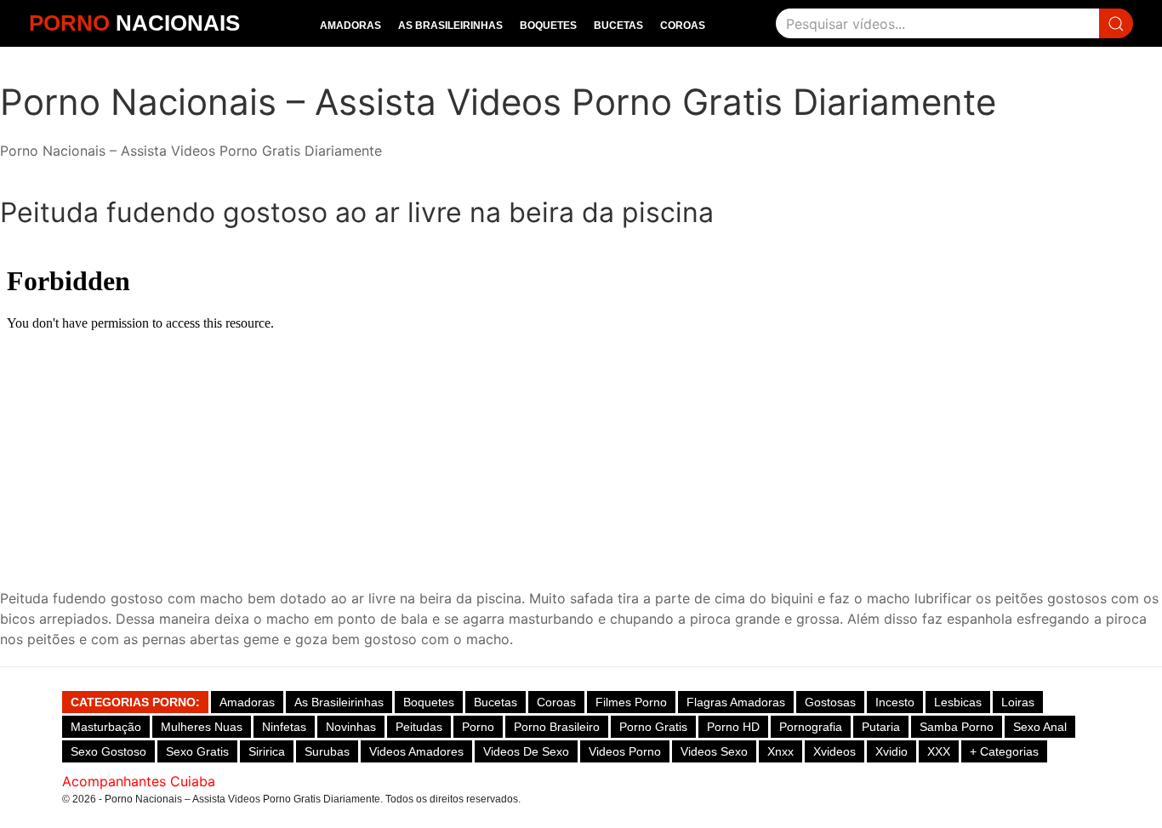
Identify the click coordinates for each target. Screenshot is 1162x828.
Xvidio (891, 751)
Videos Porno (625, 751)
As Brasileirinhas (450, 25)
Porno (478, 727)
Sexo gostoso (108, 751)
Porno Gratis (653, 727)
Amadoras (350, 25)
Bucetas (618, 25)
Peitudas (419, 727)
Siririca (266, 751)
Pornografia (810, 727)
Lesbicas (958, 702)
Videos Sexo (714, 751)
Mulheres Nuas (201, 727)
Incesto (894, 702)
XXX (938, 751)
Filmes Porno (631, 702)
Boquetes (548, 25)
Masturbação (106, 727)
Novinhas (351, 727)
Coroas (682, 25)
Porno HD (733, 727)
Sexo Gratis (197, 751)
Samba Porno (957, 727)
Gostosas (830, 702)
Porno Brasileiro (557, 727)
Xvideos (834, 751)
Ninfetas (284, 727)
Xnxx (780, 751)
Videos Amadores (416, 751)
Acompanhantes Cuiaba (138, 781)
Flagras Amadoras (735, 702)
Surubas (327, 751)
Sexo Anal (1040, 727)
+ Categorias (1004, 751)
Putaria (881, 727)
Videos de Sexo (526, 751)
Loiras (1017, 702)
